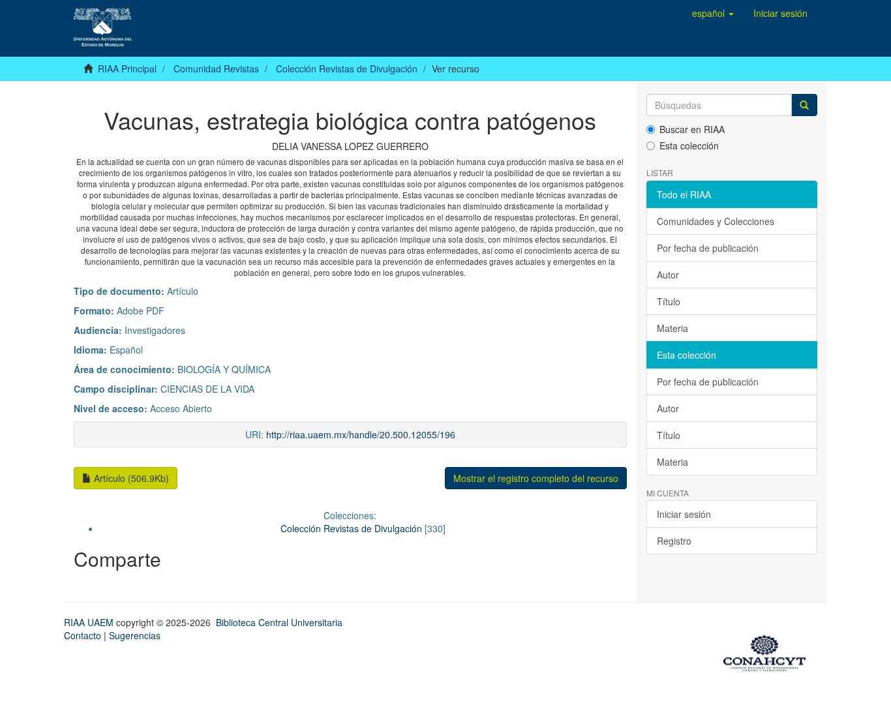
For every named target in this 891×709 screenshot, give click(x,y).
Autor (668, 274)
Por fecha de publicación (708, 247)
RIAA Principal (127, 68)
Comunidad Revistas (216, 68)
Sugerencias (134, 635)
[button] (713, 13)
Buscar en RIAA (692, 129)
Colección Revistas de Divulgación (346, 68)
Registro (674, 540)
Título (668, 301)
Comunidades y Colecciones (715, 221)
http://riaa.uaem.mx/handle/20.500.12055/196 (360, 434)
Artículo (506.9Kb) (130, 478)
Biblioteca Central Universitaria (279, 622)
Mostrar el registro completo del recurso (535, 478)
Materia (672, 328)
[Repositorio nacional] (768, 650)
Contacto (82, 635)
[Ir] (804, 105)
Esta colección (689, 145)
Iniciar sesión (684, 513)
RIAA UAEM (90, 622)
